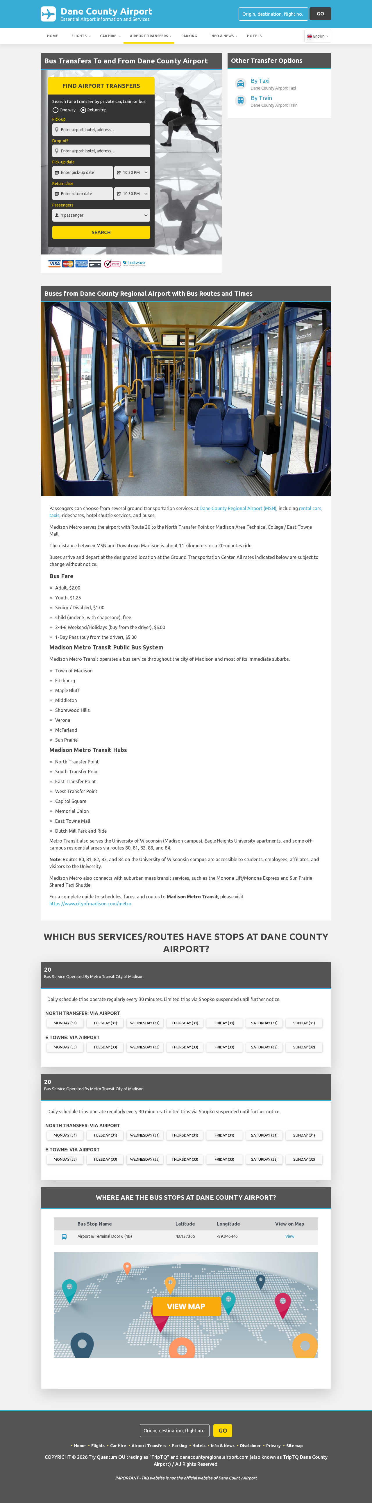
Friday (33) (224, 1047)
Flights (79, 36)
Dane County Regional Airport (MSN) (238, 508)
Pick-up (59, 119)
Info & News (222, 36)
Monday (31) (65, 1023)
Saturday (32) (264, 1047)
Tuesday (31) (105, 1023)
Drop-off (60, 140)
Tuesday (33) (105, 1047)
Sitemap (294, 1445)
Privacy (273, 1445)
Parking (189, 36)
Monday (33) (65, 1047)
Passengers (63, 205)
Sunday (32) (304, 1047)
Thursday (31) (184, 1023)
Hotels (254, 36)
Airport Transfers (149, 36)
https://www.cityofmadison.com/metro (90, 903)
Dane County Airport (106, 14)
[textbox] (101, 129)
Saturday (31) (264, 1023)
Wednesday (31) (145, 1023)
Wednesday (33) (145, 1047)
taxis (54, 515)
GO (320, 13)
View (289, 1236)
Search (101, 232)
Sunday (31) (304, 1023)
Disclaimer (250, 1445)
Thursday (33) (184, 1047)
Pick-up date (63, 162)
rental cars (310, 508)
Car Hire (108, 36)
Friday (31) (224, 1023)
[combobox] (101, 127)
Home (52, 36)
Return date (63, 183)
